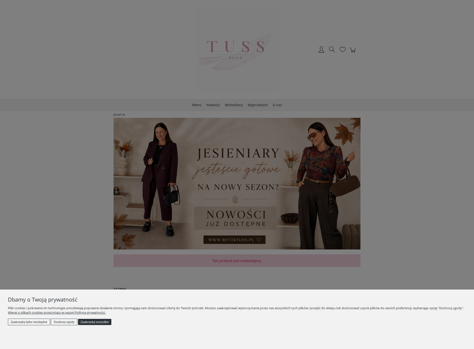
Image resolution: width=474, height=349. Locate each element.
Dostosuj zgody (64, 322)
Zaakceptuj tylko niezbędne (29, 322)
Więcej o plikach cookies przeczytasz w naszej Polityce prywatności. (57, 312)
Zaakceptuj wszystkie (94, 322)
